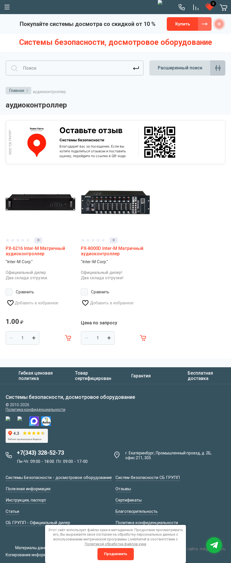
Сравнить (25, 291)
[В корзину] (68, 338)
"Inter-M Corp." (19, 261)
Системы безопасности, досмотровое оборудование (115, 42)
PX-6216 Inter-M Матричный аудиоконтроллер (35, 251)
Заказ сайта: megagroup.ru (199, 548)
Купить (182, 24)
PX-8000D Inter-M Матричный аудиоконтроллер (112, 251)
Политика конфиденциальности (35, 409)
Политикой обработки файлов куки (115, 544)
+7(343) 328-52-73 (40, 452)
